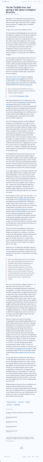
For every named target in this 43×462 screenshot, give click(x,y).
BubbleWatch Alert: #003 (11, 421)
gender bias (9, 404)
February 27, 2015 (24, 96)
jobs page (8, 253)
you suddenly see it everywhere (23, 348)
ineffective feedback (20, 209)
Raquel (21, 367)
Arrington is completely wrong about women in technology (19, 412)
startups (28, 402)
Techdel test (28, 84)
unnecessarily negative (25, 199)
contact (37, 456)
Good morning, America (11, 426)
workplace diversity (11, 402)
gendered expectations (17, 213)
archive (30, 1)
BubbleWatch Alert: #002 (11, 431)
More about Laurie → (10, 441)
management (17, 404)
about (40, 1)
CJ (21, 369)
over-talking (19, 197)
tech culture (21, 402)
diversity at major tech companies (15, 78)
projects (24, 1)
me (13, 26)
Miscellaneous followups (11, 417)
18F (34, 100)
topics (35, 1)
